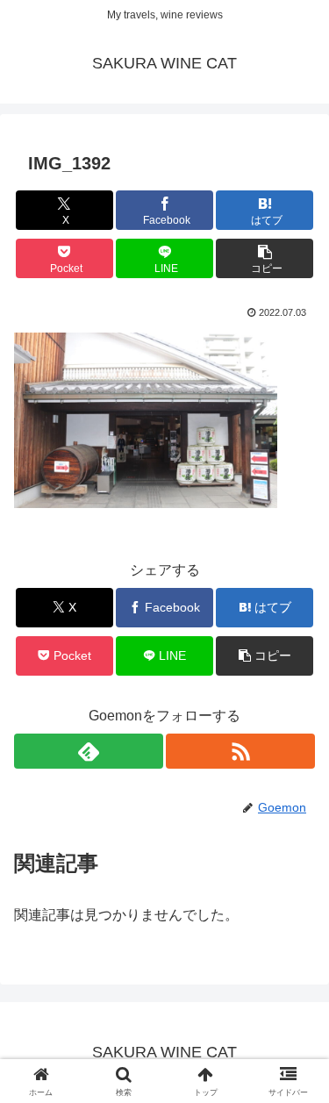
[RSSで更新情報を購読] (240, 751)
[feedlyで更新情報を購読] (88, 751)
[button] (264, 258)
